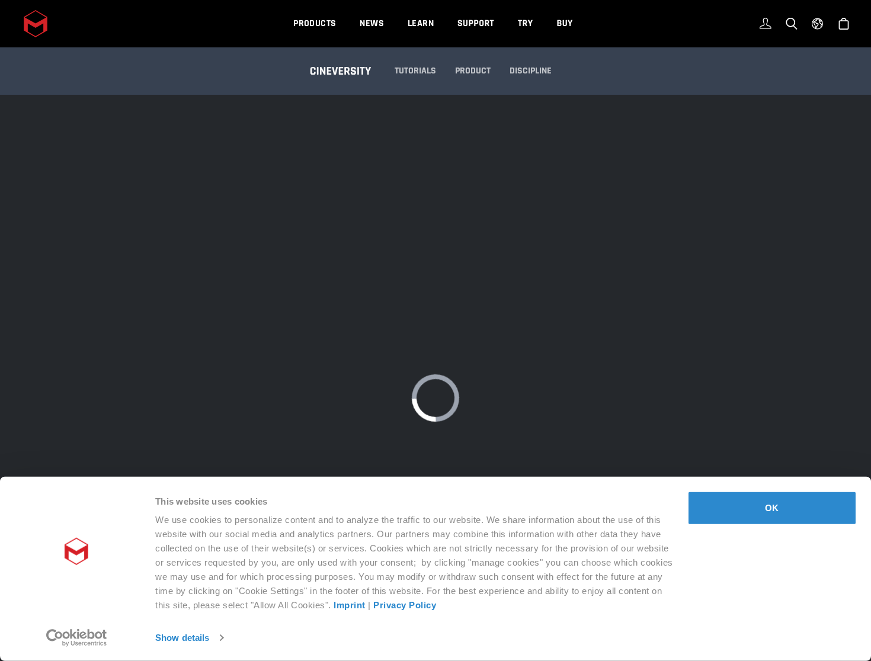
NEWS (372, 23)
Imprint (350, 605)
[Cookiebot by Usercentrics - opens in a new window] (77, 638)
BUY (564, 23)
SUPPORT (475, 23)
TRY (525, 23)
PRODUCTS (314, 23)
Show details (182, 638)
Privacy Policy (404, 605)
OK (772, 508)
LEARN (421, 23)
